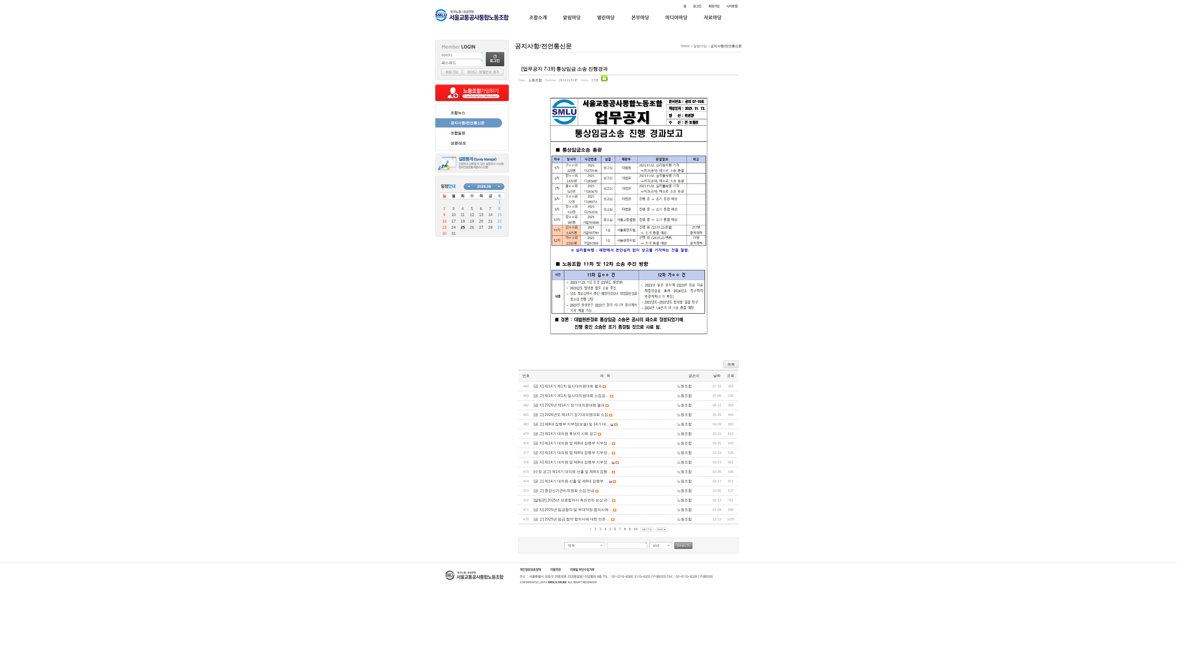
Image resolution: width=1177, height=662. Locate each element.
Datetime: (551, 80)
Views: (585, 80)
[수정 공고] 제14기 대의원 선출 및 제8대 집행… (572, 472)
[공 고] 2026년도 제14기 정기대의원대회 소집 (571, 415)
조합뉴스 (458, 113)
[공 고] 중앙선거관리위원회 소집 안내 (564, 491)
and (656, 545)
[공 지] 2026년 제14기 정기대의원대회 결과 (569, 405)
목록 (731, 364)
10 (636, 529)
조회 (730, 376)
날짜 (717, 376)
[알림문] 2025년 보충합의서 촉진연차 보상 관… (572, 500)
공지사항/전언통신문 (468, 123)
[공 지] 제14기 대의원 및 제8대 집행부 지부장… (572, 443)
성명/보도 (458, 143)
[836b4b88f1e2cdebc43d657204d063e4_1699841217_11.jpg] (628, 218)
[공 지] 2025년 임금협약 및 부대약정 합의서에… (573, 510)
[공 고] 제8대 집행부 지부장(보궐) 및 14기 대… (572, 424)
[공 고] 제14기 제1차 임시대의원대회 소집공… (571, 396)
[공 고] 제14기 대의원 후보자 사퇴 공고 (565, 434)
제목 (571, 545)
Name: (522, 80)
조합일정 (458, 133)
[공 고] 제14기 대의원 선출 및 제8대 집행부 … (571, 481)
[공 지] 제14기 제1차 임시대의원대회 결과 (568, 386)
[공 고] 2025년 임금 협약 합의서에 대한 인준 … (572, 519)
